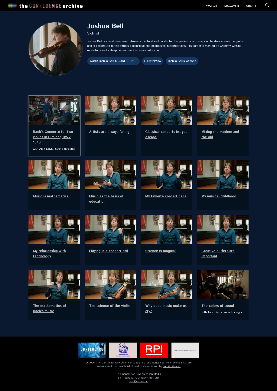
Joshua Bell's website (182, 61)
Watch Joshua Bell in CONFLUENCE (113, 61)
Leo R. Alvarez (172, 366)
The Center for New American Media (138, 374)
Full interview (152, 61)
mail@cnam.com (138, 381)
